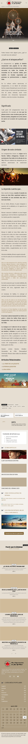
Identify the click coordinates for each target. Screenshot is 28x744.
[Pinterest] (16, 45)
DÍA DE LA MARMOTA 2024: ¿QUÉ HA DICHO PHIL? (14, 590)
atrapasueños (11, 404)
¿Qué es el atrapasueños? (12, 436)
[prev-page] (12, 653)
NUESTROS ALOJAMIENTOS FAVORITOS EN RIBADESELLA (14, 643)
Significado (8, 438)
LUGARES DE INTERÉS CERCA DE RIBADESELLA (14, 615)
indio (11, 406)
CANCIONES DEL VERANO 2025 (10, 488)
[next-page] (15, 653)
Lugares (3, 6)
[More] (22, 45)
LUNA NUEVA (7, 369)
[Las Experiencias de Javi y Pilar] (14, 2)
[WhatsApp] (19, 45)
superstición (4, 408)
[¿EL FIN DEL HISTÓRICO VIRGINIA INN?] (14, 558)
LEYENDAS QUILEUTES (9, 366)
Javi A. (7, 37)
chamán (16, 404)
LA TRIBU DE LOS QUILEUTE (11, 364)
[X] (12, 45)
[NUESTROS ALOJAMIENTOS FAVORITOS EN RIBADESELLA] (14, 634)
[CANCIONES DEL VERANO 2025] (14, 482)
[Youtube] (18, 676)
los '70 (19, 406)
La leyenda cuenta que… (12, 441)
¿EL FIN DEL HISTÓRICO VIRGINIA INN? (14, 566)
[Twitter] (14, 676)
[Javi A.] (3, 37)
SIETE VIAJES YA (19, 415)
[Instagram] (10, 676)
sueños (23, 406)
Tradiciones (16, 48)
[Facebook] (9, 45)
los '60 (14, 406)
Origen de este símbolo (11, 440)
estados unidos (5, 406)
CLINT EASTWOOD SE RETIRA (9, 460)
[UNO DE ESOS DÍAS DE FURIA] (14, 468)
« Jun (2, 727)
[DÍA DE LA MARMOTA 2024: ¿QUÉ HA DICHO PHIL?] (14, 581)
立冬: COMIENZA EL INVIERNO (5, 416)
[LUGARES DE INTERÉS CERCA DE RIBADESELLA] (14, 606)
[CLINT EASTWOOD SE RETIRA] (14, 454)
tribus (10, 408)
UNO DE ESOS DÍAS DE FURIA (9, 474)
